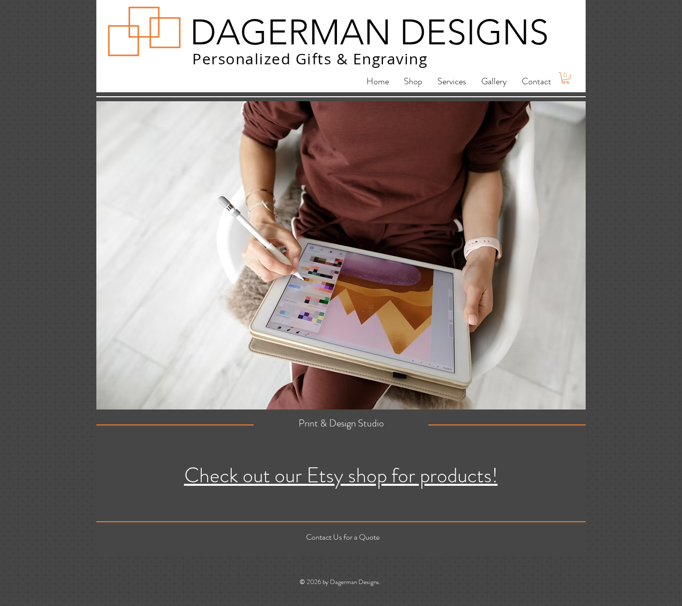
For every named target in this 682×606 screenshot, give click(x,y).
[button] (566, 78)
